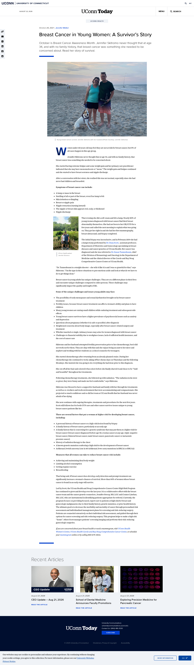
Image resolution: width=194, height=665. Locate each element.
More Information (165, 658)
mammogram (65, 535)
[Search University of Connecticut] (185, 3)
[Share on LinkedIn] (2, 46)
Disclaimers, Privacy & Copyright (105, 643)
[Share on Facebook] (2, 51)
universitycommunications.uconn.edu (115, 625)
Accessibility (125, 643)
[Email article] (2, 36)
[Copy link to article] (2, 31)
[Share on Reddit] (2, 56)
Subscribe (110, 633)
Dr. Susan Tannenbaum (121, 252)
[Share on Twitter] (2, 41)
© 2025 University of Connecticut (76, 643)
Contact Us (106, 628)
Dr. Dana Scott (112, 243)
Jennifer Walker (62, 27)
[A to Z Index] (190, 3)
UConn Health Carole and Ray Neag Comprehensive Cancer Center (98, 531)
